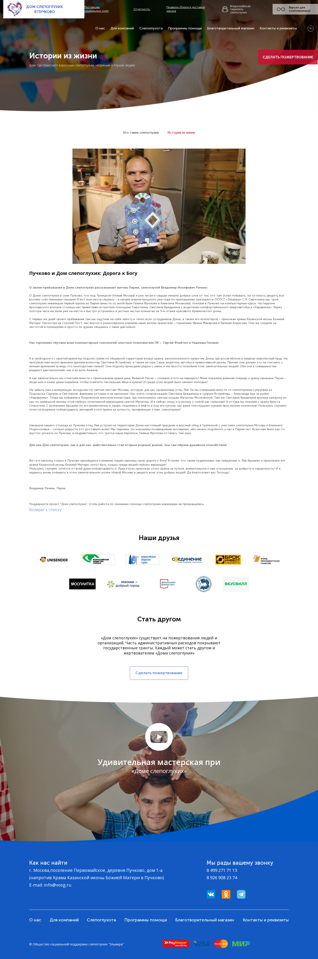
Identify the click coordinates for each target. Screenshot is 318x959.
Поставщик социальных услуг (96, 9)
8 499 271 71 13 (222, 870)
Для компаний (122, 28)
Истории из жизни (181, 133)
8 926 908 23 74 (222, 877)
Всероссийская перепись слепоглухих (240, 9)
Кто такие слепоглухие (141, 133)
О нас (100, 28)
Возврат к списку (45, 509)
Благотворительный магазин (230, 28)
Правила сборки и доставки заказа (185, 9)
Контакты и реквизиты (278, 28)
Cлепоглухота (151, 28)
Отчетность (141, 9)
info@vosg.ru (57, 885)
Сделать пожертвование (288, 57)
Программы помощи (185, 28)
